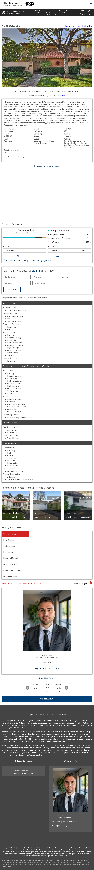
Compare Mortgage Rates (40, 260)
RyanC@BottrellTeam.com (66, 822)
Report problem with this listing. (47, 166)
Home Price (7, 247)
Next (66, 688)
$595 (88, 241)
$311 (88, 238)
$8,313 (87, 230)
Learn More (78, 26)
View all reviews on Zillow (23, 773)
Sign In (36, 270)
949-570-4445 (48, 663)
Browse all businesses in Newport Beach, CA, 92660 (21, 583)
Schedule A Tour (46, 699)
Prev (27, 688)
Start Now (59, 95)
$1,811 (87, 234)
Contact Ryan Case (49, 668)
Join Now (10, 289)
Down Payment (53, 247)
